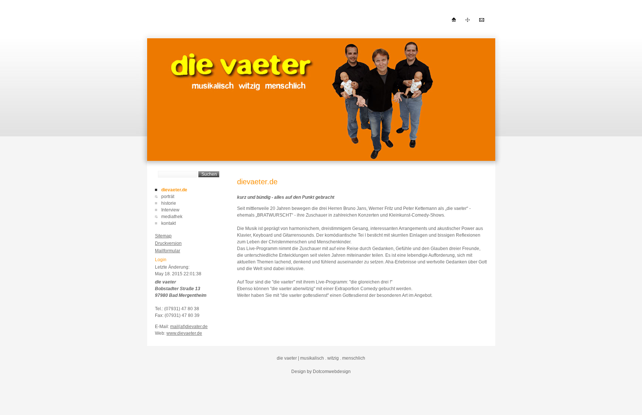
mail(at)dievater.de (189, 326)
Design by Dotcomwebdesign (321, 371)
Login (160, 259)
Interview (170, 210)
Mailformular (167, 250)
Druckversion (168, 243)
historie (168, 203)
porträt (167, 196)
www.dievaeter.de (184, 333)
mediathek (171, 216)
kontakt (168, 223)
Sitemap (163, 236)
